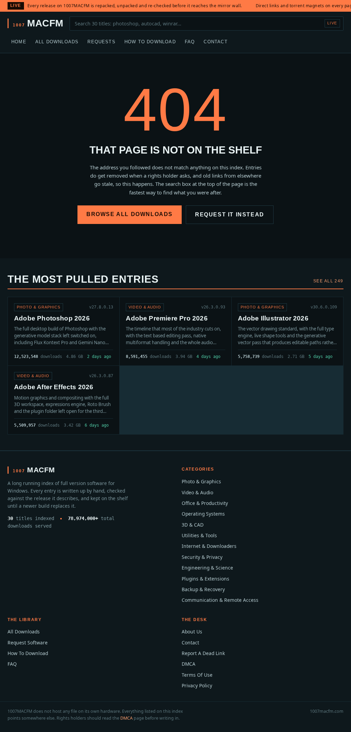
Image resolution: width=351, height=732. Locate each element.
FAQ (190, 41)
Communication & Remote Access (220, 600)
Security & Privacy (202, 557)
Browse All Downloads (129, 214)
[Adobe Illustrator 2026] (287, 331)
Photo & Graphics (201, 481)
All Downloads (57, 41)
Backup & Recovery (203, 589)
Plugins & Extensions (205, 578)
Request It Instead (229, 214)
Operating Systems (203, 513)
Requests (101, 41)
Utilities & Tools (199, 535)
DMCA (188, 664)
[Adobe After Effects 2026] (63, 400)
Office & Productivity (205, 503)
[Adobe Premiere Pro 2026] (175, 331)
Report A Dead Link (203, 653)
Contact (215, 41)
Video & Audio (197, 492)
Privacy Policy (197, 685)
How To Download (150, 41)
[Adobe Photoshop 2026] (63, 331)
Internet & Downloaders (209, 546)
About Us (192, 631)
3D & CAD (193, 524)
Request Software (28, 642)
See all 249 (328, 281)
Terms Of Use (197, 675)
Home (18, 41)
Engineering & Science (207, 567)
